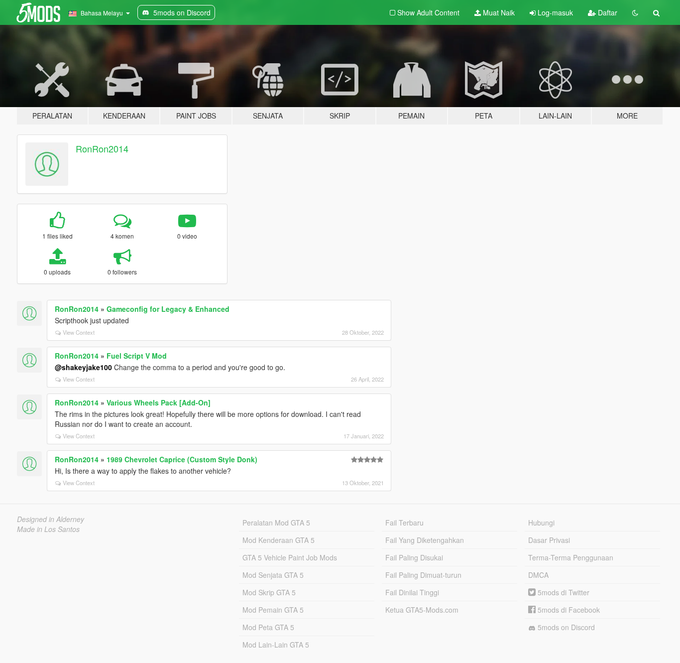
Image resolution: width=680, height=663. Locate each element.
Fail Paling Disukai (414, 557)
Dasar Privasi (549, 540)
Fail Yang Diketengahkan (424, 540)
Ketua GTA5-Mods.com (421, 610)
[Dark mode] (635, 12)
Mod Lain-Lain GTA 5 (275, 645)
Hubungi (541, 523)
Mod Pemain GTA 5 (273, 610)
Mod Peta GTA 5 (268, 627)
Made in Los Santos (48, 529)
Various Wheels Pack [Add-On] (159, 402)
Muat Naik (498, 12)
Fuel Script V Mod (137, 356)
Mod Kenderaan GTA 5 (278, 540)
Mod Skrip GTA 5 (269, 592)
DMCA (538, 575)
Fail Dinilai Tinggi (412, 592)
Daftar (606, 12)
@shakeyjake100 (83, 367)
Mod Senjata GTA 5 (273, 575)
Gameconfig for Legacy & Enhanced (168, 309)
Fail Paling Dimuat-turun (423, 575)
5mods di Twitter (562, 592)
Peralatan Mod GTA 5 (276, 523)
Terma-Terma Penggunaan (570, 557)
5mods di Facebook (568, 610)
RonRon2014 (102, 148)
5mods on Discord (565, 627)
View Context (79, 332)
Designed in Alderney (50, 519)
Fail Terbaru (404, 523)
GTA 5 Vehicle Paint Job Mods (289, 557)
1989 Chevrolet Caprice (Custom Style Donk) (182, 459)
